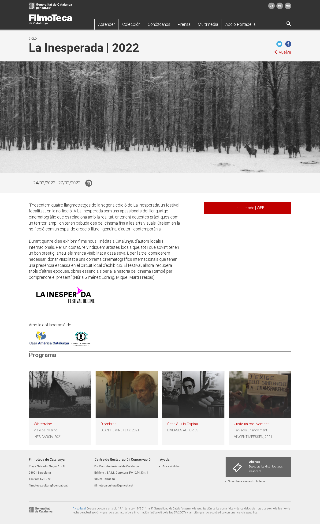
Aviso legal (79, 508)
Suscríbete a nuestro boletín (246, 481)
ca (271, 5)
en (288, 5)
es (280, 5)
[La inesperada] (65, 296)
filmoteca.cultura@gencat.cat (48, 485)
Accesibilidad (171, 466)
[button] (107, 24)
